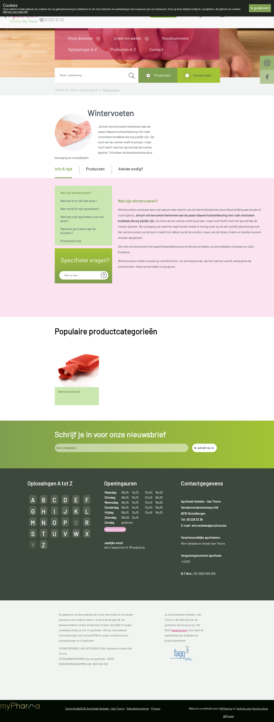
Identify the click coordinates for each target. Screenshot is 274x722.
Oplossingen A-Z (82, 49)
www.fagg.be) (179, 630)
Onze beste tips (70, 241)
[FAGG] (184, 653)
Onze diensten (80, 38)
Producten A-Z (123, 49)
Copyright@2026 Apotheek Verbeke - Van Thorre (94, 708)
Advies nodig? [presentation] (130, 168)
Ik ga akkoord (260, 8)
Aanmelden (236, 14)
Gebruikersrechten (138, 708)
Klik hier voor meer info (15, 12)
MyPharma (225, 708)
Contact (156, 49)
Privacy (155, 708)
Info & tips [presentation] (63, 168)
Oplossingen (202, 75)
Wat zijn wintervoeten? (75, 193)
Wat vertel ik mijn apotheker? (79, 209)
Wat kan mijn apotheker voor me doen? (82, 219)
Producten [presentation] (95, 168)
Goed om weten (127, 38)
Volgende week (115, 529)
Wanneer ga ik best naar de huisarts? (78, 231)
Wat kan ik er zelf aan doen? (78, 201)
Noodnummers (175, 38)
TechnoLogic (244, 708)
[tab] (67, 172)
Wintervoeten (111, 90)
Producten (162, 75)
